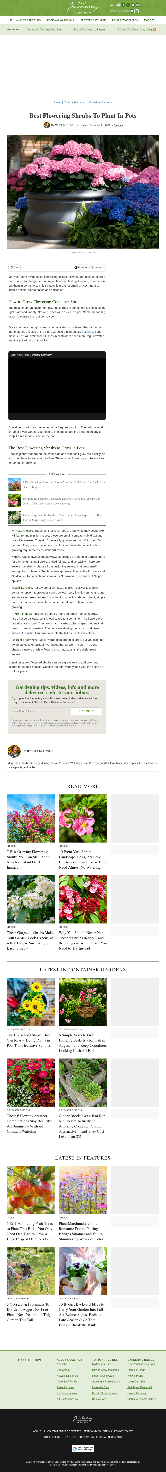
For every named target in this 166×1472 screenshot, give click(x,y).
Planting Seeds (136, 1370)
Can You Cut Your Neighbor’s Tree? (44, 29)
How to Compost (137, 1393)
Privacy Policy (123, 1431)
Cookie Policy (51, 1437)
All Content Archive (68, 1399)
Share (16, 267)
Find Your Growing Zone (141, 1364)
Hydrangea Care (101, 1364)
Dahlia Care (99, 1399)
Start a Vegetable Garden (141, 1399)
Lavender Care (100, 1387)
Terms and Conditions (98, 1431)
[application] (57, 385)
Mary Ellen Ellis (64, 125)
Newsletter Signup (67, 1375)
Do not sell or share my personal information (93, 1437)
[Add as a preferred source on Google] (83, 1448)
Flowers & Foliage (93, 20)
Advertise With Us (67, 1381)
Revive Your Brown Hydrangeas (89, 29)
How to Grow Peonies (104, 1393)
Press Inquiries (65, 1387)
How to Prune (135, 1375)
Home (56, 102)
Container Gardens (100, 102)
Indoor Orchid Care (103, 1375)
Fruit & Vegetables (125, 20)
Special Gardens (74, 102)
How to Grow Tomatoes (105, 1370)
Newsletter (99, 267)
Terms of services (47, 720)
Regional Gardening (60, 20)
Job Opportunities (67, 1393)
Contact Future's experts (64, 1431)
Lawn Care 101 (136, 1381)
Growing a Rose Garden (106, 1381)
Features (118, 125)
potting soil (89, 331)
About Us (62, 1364)
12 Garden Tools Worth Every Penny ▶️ (136, 29)
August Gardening (28, 20)
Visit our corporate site (129, 1462)
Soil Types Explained (139, 1387)
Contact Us (63, 1370)
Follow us (82, 267)
